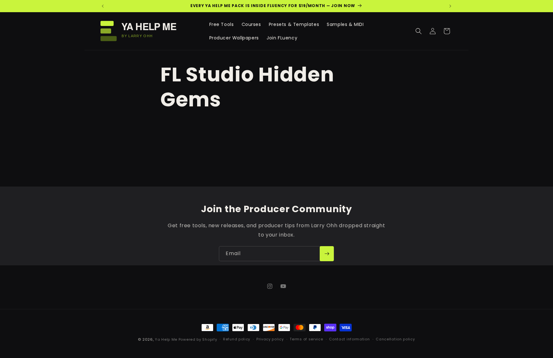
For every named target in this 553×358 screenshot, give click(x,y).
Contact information (349, 339)
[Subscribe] (327, 253)
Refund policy (236, 339)
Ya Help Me (166, 339)
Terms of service (306, 339)
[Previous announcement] (103, 6)
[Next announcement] (450, 6)
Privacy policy (270, 339)
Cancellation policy (395, 339)
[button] (419, 31)
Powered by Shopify (198, 339)
